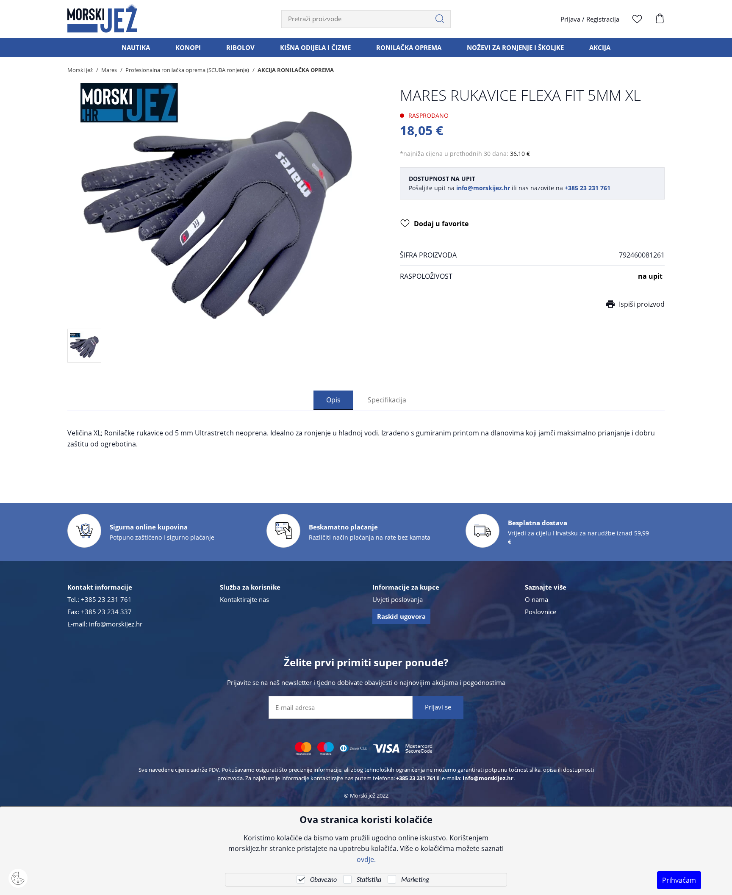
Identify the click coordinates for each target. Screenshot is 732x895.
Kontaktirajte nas (244, 599)
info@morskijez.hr (115, 624)
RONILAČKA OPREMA (408, 47)
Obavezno (323, 880)
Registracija (602, 19)
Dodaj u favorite (441, 223)
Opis (333, 399)
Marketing (415, 880)
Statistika (369, 880)
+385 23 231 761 (106, 599)
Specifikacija (387, 399)
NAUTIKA (136, 47)
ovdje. (366, 859)
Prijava (570, 19)
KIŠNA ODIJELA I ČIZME (315, 47)
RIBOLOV (240, 47)
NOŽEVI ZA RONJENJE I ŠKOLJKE (515, 47)
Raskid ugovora (401, 616)
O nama (536, 599)
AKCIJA (599, 47)
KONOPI (188, 47)
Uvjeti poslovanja (397, 599)
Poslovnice (540, 611)
